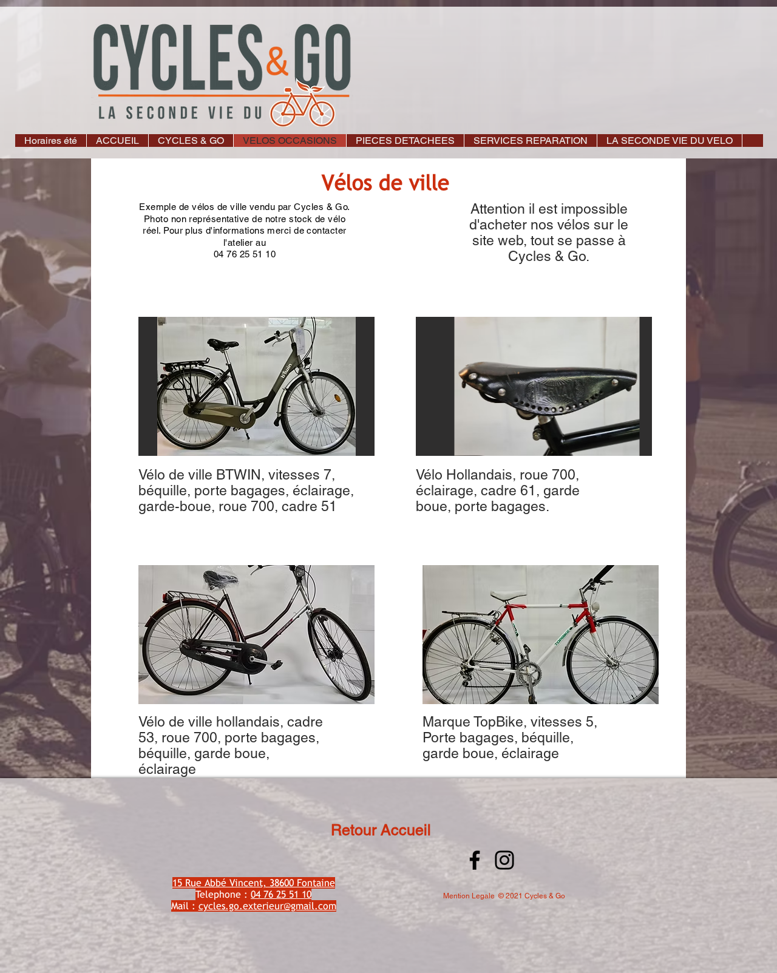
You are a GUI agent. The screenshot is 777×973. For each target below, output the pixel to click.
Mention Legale (469, 896)
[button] (190, 140)
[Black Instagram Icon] (504, 860)
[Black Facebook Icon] (474, 860)
